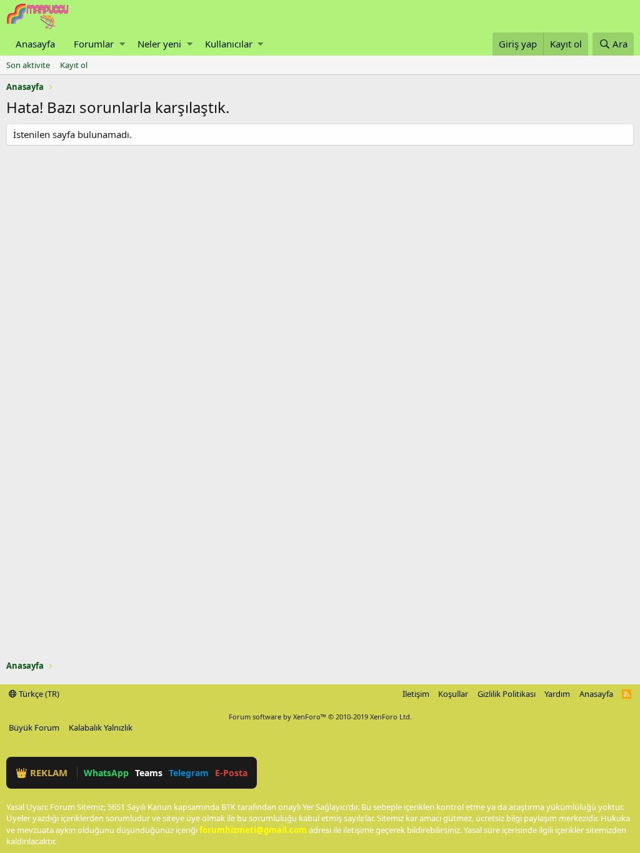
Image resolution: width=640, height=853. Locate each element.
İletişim (415, 693)
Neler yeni (159, 43)
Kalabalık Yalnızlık (100, 727)
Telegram (189, 773)
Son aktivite (28, 65)
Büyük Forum (34, 727)
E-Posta (231, 773)
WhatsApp (106, 773)
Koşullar (453, 693)
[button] (122, 44)
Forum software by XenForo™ (320, 716)
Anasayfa (35, 43)
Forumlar (94, 43)
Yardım (557, 693)
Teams (148, 773)
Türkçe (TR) (38, 693)
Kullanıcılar (228, 43)
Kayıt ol (74, 65)
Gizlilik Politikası (507, 693)
